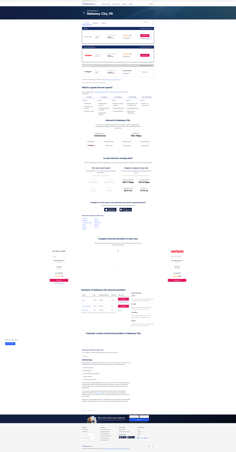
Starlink (86, 28)
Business (131, 4)
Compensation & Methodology (107, 448)
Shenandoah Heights (87, 222)
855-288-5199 (146, 38)
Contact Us (139, 433)
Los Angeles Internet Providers (105, 429)
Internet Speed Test (122, 429)
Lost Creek (96, 224)
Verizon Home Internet (89, 47)
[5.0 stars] (62, 276)
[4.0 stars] (61, 276)
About (138, 429)
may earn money (85, 0)
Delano (83, 224)
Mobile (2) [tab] (103, 23)
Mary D (95, 218)
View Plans (143, 35)
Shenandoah (85, 220)
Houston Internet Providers (104, 433)
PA (85, 410)
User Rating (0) (126, 73)
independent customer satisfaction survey (112, 79)
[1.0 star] (56, 276)
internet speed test (118, 92)
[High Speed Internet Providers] (89, 4)
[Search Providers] (94, 434)
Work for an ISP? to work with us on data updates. (94, 82)
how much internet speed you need (101, 92)
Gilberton (84, 228)
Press (138, 435)
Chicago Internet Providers (104, 431)
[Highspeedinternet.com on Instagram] (142, 438)
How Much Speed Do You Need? (124, 431)
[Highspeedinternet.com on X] (140, 438)
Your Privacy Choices (126, 448)
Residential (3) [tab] (87, 23)
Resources (124, 4)
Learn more (144, 72)
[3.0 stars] (59, 276)
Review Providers (116, 4)
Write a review (10, 343)
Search (151, 3)
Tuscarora (96, 220)
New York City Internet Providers (105, 435)
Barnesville (84, 218)
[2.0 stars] (57, 276)
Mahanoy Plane (97, 222)
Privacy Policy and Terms (117, 448)
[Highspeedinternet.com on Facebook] (138, 438)
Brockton (96, 226)
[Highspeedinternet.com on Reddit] (144, 438)
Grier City (84, 226)
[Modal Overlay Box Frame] (118, 419)
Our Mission (139, 431)
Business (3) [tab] (95, 23)
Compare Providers (105, 4)
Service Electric (88, 65)
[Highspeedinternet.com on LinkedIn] (146, 438)
